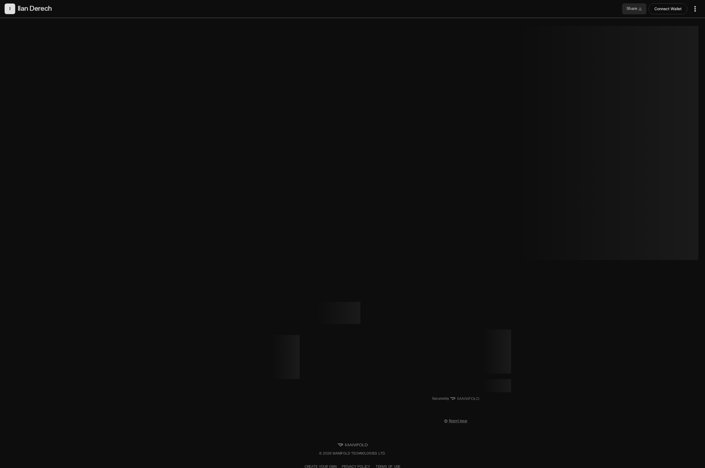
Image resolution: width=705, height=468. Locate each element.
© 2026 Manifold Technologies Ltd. (352, 453)
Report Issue (458, 421)
